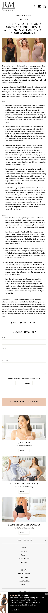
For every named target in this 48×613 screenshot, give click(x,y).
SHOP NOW (24, 450)
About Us (24, 551)
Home (17, 16)
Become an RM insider (24, 540)
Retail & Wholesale (24, 558)
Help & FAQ (24, 570)
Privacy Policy (24, 577)
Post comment (24, 383)
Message (5, 360)
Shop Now (24, 532)
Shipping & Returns (24, 573)
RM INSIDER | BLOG (25, 16)
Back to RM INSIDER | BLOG (25, 402)
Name (4, 337)
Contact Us (24, 584)
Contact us (24, 555)
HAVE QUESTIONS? (24, 591)
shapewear (19, 119)
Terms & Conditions (24, 581)
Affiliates (24, 562)
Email (4, 349)
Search (24, 548)
